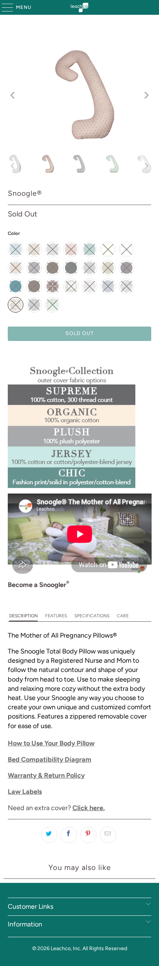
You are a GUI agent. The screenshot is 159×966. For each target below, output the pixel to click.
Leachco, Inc (65, 948)
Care (123, 615)
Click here (87, 808)
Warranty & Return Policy (46, 775)
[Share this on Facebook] (69, 835)
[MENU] (4, 7)
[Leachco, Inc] (79, 7)
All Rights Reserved (104, 948)
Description (23, 615)
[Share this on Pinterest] (88, 835)
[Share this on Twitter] (49, 835)
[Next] (146, 95)
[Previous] (13, 95)
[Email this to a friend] (108, 835)
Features (56, 615)
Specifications (91, 615)
